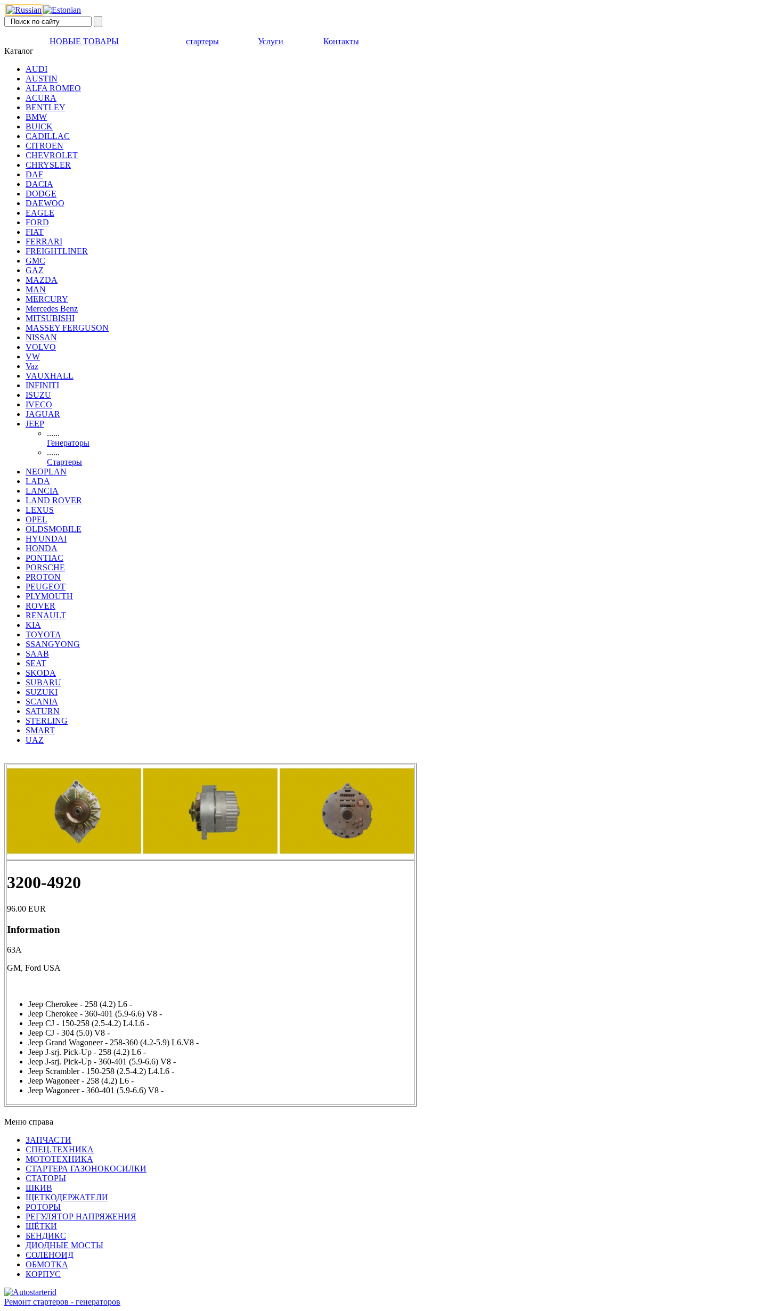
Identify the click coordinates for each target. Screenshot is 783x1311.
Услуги (270, 41)
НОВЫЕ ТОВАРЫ (84, 41)
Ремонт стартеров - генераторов (62, 1301)
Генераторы (68, 442)
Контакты (341, 41)
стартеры (202, 41)
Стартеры (64, 461)
